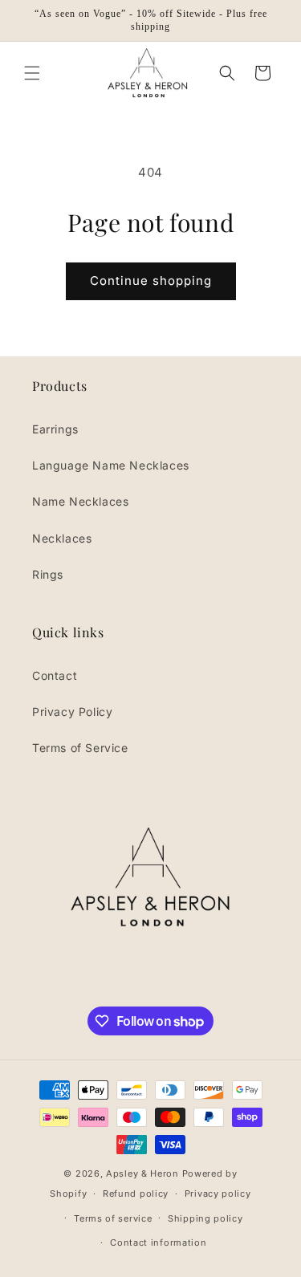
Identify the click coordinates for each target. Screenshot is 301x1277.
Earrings (55, 429)
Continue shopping (151, 280)
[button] (32, 73)
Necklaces (62, 538)
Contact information (158, 1242)
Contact (54, 675)
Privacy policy (218, 1193)
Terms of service (113, 1218)
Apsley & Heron (142, 1173)
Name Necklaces (80, 501)
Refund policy (136, 1193)
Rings (47, 574)
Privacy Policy (72, 711)
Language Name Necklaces (110, 465)
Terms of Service (80, 747)
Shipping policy (205, 1218)
